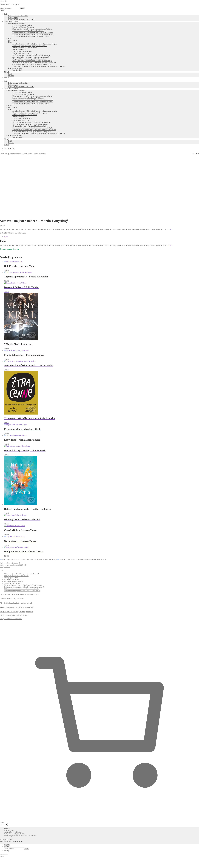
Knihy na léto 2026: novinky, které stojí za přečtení (16, 612)
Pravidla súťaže (17, 70)
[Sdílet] (5, 854)
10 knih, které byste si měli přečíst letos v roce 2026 (17, 607)
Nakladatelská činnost (11, 21)
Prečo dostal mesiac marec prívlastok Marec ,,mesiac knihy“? (24, 587)
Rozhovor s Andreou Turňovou (22, 25)
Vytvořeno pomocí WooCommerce (11, 841)
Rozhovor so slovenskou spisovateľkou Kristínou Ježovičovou (32, 34)
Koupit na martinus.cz (9, 249)
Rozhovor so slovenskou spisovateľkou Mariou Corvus (30, 36)
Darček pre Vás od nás (11, 579)
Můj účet (7, 72)
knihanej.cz (3, 1)
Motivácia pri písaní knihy (21, 53)
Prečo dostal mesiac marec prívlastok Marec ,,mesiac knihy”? (32, 61)
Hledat (22, 8)
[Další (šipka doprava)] (3, 856)
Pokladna (11, 76)
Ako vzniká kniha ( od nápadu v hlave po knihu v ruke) (30, 57)
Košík (10, 74)
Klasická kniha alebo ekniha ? (22, 51)
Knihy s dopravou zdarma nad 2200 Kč (21, 19)
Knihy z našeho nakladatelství (18, 16)
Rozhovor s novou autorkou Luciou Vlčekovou (28, 31)
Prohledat (7, 846)
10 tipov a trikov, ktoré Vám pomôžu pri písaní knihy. (29, 59)
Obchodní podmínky (15, 68)
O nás (10, 38)
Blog (10, 42)
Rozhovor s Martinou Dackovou (23, 27)
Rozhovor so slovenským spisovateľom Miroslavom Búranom (32, 33)
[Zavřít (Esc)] (7, 854)
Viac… (171, 229)
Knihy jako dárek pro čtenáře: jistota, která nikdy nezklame (19, 594)
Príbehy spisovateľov (19, 49)
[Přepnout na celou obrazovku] (3, 854)
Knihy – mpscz (13, 18)
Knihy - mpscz (5, 567)
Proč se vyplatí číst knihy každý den (12, 598)
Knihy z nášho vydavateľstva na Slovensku (14, 615)
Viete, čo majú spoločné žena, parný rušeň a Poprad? (29, 46)
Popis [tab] (6, 236)
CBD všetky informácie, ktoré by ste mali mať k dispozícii (31, 64)
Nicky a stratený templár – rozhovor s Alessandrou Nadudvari (32, 29)
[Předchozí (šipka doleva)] (1, 856)
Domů (2, 154)
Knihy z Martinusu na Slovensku (11, 619)
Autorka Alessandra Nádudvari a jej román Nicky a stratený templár (34, 44)
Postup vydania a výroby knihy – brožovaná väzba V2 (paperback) (34, 62)
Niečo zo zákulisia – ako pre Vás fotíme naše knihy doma (31, 55)
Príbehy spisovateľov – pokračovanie (24, 48)
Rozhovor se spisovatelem (16, 23)
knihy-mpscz (9, 154)
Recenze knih (12, 40)
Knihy (6, 14)
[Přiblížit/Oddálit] (1, 854)
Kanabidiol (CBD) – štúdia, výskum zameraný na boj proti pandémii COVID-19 (38, 66)
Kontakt (6, 77)
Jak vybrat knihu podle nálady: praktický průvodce (16, 603)
